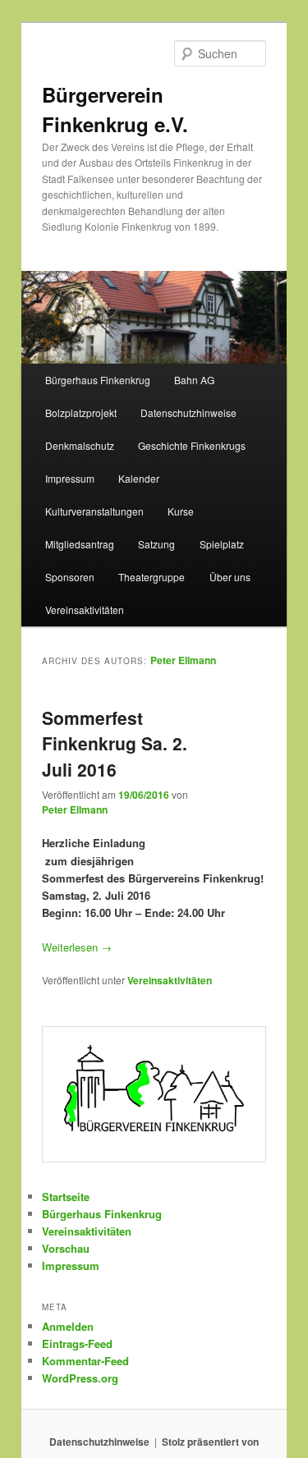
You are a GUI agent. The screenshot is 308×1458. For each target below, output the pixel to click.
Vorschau (66, 1248)
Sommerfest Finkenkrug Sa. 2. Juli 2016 (114, 743)
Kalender (138, 478)
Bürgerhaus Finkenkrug (97, 380)
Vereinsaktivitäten (84, 610)
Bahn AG (194, 380)
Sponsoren (69, 577)
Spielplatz (222, 544)
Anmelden (68, 1326)
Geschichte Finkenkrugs (192, 445)
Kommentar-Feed (85, 1361)
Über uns (230, 577)
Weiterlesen (77, 947)
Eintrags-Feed (77, 1343)
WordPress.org (80, 1378)
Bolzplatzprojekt (81, 413)
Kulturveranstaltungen (94, 511)
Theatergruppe (151, 577)
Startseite (66, 1196)
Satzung (156, 544)
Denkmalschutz (79, 445)
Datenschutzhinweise (188, 413)
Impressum (69, 478)
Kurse (181, 511)
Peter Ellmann (183, 660)
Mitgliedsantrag (79, 544)
